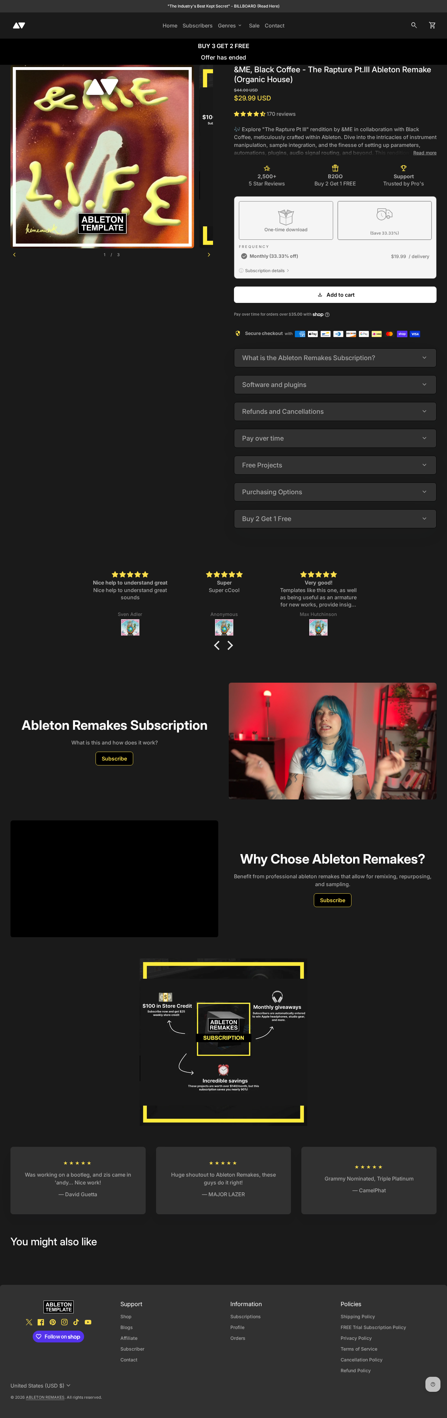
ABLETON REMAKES (45, 1397)
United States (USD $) (41, 1386)
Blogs (126, 1327)
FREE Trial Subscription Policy (373, 1327)
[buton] (41, 1386)
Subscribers (199, 25)
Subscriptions (245, 1316)
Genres (230, 25)
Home (170, 25)
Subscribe (114, 758)
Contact (274, 25)
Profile (237, 1327)
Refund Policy (356, 1370)
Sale (254, 25)
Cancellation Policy (362, 1359)
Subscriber (132, 1349)
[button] (218, 645)
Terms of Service (359, 1349)
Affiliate (128, 1338)
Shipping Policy (358, 1316)
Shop (126, 1316)
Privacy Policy (356, 1338)
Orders (237, 1338)
